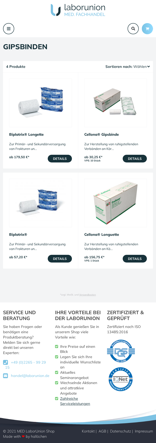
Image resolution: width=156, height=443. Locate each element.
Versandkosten (87, 294)
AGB (102, 431)
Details (60, 159)
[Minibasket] (147, 28)
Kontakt (88, 431)
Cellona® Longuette (101, 234)
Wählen (140, 66)
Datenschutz (120, 431)
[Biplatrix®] (40, 203)
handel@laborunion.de (30, 375)
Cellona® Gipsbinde (101, 134)
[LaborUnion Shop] (78, 10)
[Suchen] (133, 28)
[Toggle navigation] (8, 28)
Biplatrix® (18, 234)
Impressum (144, 431)
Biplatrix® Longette (26, 134)
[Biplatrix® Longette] (40, 103)
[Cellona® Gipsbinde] (115, 103)
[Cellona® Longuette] (115, 203)
